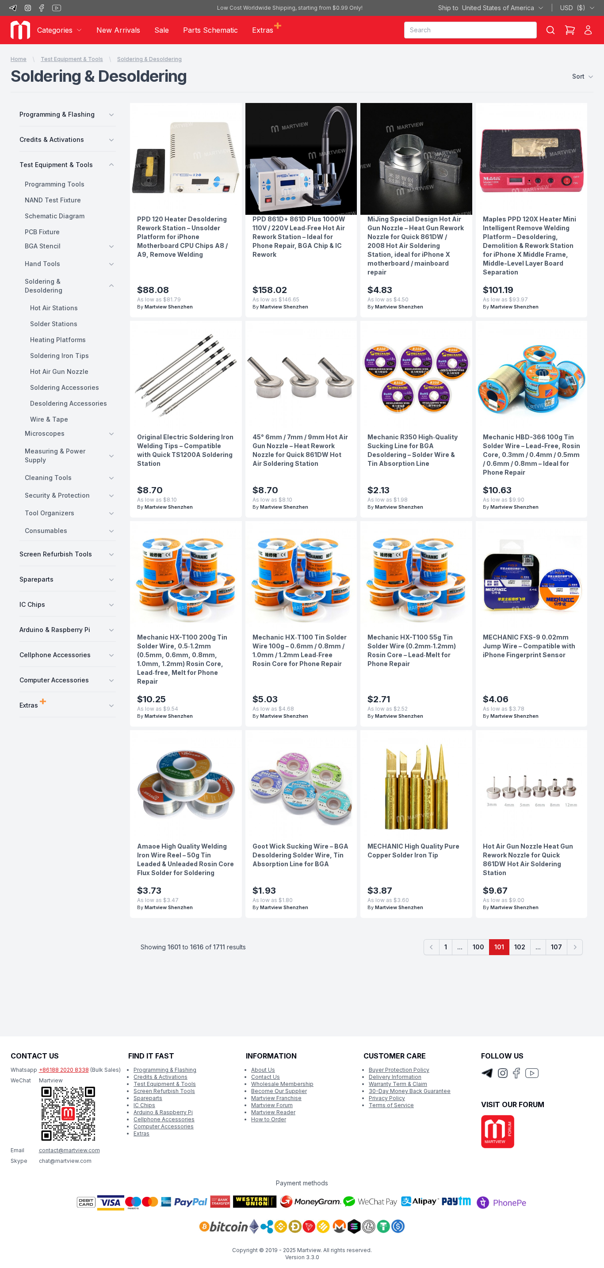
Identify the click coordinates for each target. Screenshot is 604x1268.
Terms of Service (391, 1105)
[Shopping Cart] (570, 30)
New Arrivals (118, 30)
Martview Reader (273, 1112)
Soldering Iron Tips (59, 355)
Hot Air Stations (54, 308)
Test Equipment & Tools (72, 59)
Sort (578, 76)
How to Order (268, 1119)
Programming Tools (54, 184)
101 (499, 947)
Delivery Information (395, 1077)
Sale (161, 30)
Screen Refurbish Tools (164, 1091)
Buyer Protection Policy (399, 1069)
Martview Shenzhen (169, 307)
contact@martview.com (69, 1150)
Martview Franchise (276, 1098)
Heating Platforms (58, 339)
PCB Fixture (42, 232)
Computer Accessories (164, 1126)
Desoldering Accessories (68, 403)
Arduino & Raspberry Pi (163, 1112)
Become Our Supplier (279, 1091)
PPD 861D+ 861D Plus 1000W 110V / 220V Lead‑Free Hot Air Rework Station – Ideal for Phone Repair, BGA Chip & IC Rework (298, 236)
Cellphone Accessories (164, 1119)
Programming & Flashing (165, 1069)
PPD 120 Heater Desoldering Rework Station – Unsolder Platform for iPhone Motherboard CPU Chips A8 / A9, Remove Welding (182, 236)
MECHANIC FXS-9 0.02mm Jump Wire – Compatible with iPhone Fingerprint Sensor (529, 646)
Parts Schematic (210, 30)
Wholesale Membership (282, 1084)
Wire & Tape (49, 419)
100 (478, 947)
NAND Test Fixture (53, 200)
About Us (263, 1069)
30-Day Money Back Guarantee (410, 1091)
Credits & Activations (160, 1077)
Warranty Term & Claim (398, 1084)
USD (572, 7)
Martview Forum (272, 1105)
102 (519, 947)
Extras (141, 1133)
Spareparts (148, 1098)
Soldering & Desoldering (149, 59)
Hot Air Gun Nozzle (59, 371)
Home (19, 59)
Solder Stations (53, 323)
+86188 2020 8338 (64, 1069)
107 (556, 947)
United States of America (486, 7)
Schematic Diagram (54, 216)
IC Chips (144, 1105)
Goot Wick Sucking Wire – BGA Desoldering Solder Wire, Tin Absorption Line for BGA (300, 855)
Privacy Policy (387, 1098)
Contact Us (265, 1077)
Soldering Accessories (64, 387)
